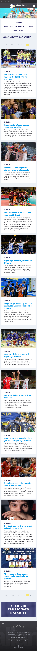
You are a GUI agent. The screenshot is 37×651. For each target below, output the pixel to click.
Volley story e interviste (14, 26)
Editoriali (18, 22)
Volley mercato (18, 30)
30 (30, 45)
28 (24, 45)
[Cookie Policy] (22, 640)
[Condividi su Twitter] (18, 626)
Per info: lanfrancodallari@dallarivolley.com (18, 639)
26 (18, 45)
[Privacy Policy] (14, 640)
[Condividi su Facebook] (15, 626)
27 (21, 45)
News (31, 26)
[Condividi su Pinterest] (22, 626)
